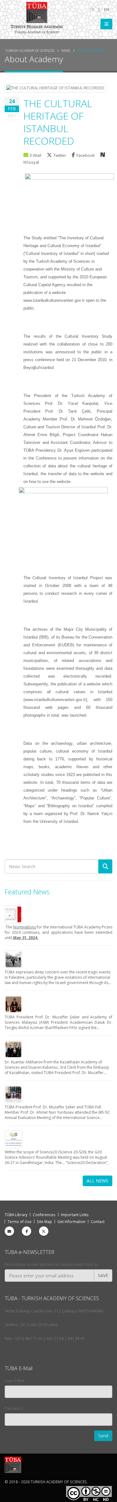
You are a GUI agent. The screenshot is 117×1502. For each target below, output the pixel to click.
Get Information (71, 1221)
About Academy (90, 50)
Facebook (86, 155)
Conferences (44, 1214)
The (9, 927)
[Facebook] (26, 1231)
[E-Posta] (9, 1231)
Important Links (75, 1214)
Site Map (44, 1221)
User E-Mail (14, 1380)
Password (14, 1408)
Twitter (60, 155)
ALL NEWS (97, 1181)
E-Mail (35, 155)
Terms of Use (19, 1221)
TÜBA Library (16, 1214)
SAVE (103, 1275)
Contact (98, 1221)
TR (92, 9)
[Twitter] (43, 1231)
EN (106, 9)
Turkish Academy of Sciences (29, 50)
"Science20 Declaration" (87, 1162)
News (65, 50)
